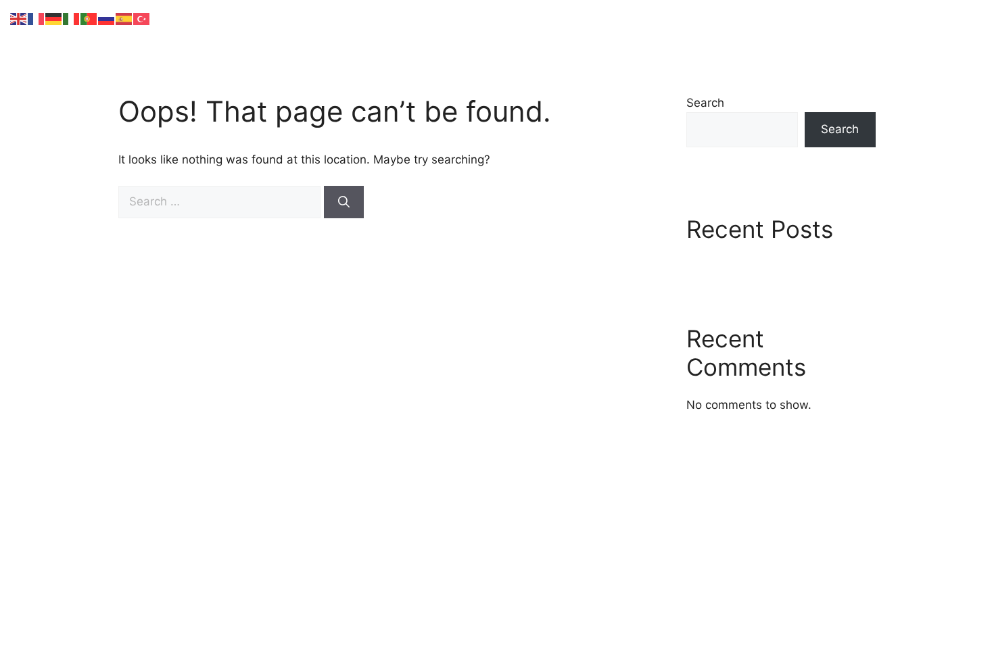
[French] (36, 18)
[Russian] (107, 18)
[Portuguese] (89, 18)
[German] (54, 18)
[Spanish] (124, 18)
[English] (19, 18)
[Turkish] (142, 18)
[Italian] (71, 18)
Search (705, 102)
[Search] (344, 202)
